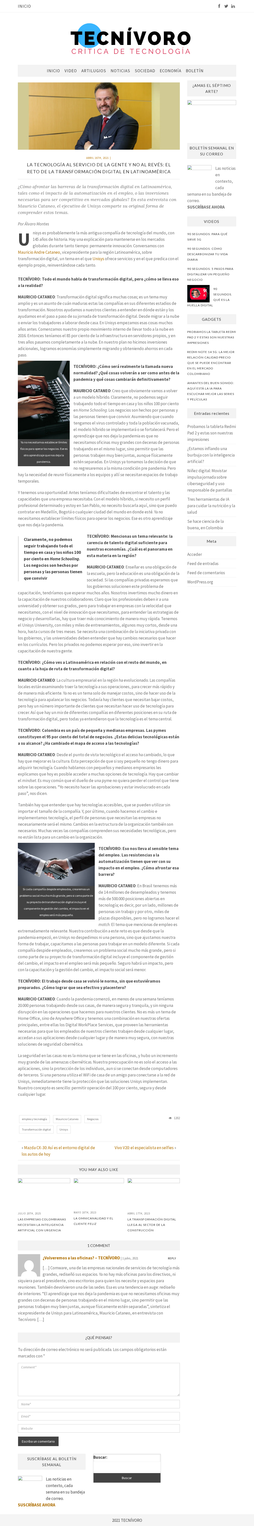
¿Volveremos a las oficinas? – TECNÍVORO (81, 1258)
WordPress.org (200, 582)
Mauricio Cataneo (67, 1119)
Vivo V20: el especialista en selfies (144, 1147)
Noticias (120, 70)
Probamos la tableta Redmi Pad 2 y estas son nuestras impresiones (211, 433)
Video (70, 70)
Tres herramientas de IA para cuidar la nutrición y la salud (211, 506)
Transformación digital (36, 1129)
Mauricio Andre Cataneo (39, 252)
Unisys (98, 258)
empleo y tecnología (34, 1119)
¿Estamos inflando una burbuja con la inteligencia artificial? (211, 455)
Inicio (24, 6)
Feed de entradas (203, 563)
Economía (170, 70)
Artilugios (93, 70)
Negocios (92, 1119)
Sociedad (145, 70)
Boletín (195, 70)
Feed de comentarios (206, 572)
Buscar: (100, 1457)
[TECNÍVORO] (130, 38)
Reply (172, 1258)
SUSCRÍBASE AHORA (206, 207)
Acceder (194, 554)
